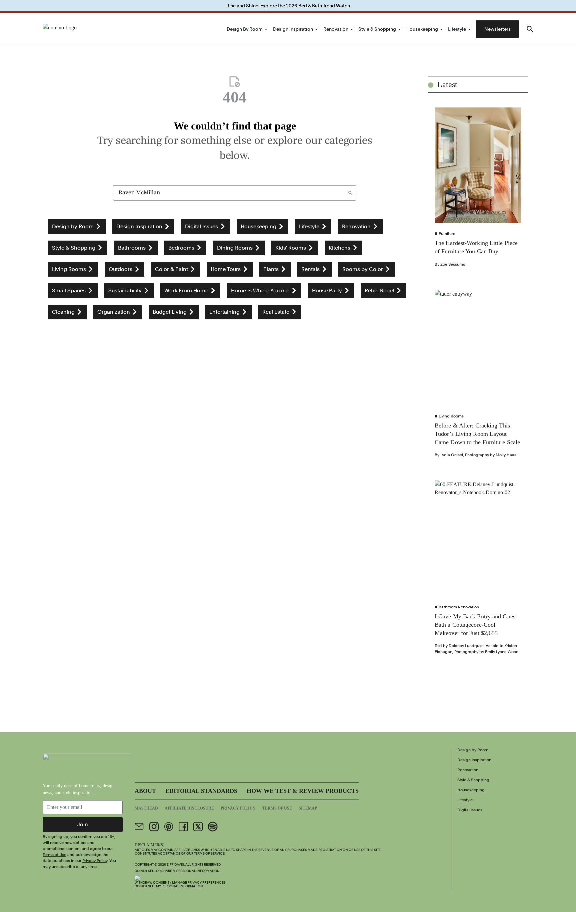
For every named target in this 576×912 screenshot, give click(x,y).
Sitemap (308, 808)
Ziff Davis (175, 864)
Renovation (335, 29)
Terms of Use (54, 854)
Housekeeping (422, 29)
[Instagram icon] (154, 826)
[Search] (350, 193)
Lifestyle (457, 29)
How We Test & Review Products (303, 791)
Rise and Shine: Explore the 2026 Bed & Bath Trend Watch (288, 5)
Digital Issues (469, 810)
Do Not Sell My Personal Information (169, 886)
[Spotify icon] (212, 826)
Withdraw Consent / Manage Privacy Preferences (180, 882)
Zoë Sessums (452, 264)
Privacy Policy (94, 860)
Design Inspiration (293, 29)
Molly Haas (506, 454)
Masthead (146, 808)
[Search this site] (530, 29)
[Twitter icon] (198, 826)
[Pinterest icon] (168, 826)
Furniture (447, 233)
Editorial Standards (201, 791)
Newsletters (497, 29)
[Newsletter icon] (139, 826)
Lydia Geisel (451, 454)
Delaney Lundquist (466, 645)
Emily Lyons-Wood (502, 651)
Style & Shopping (377, 29)
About (145, 791)
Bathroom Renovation (459, 607)
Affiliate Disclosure (189, 808)
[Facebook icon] (183, 826)
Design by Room (245, 29)
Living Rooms (451, 416)
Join (82, 824)
